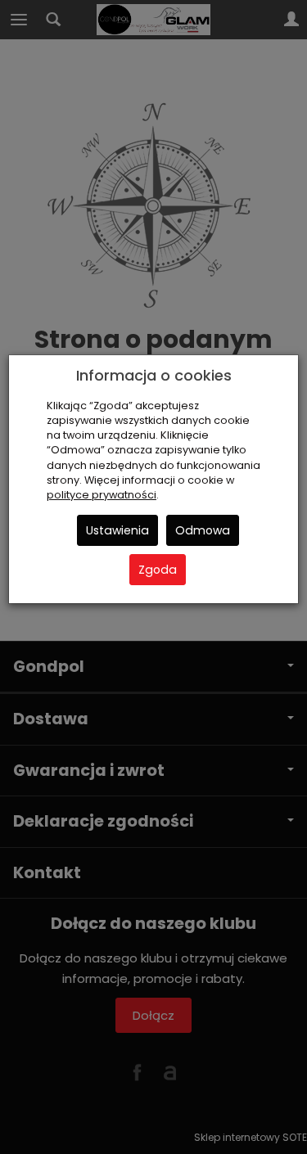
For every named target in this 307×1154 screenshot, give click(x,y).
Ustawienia (117, 530)
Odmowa (202, 530)
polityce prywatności (101, 495)
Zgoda (157, 569)
